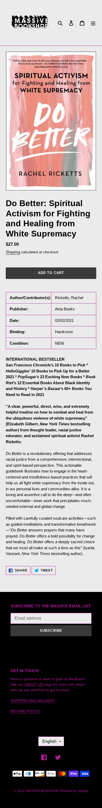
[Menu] (93, 23)
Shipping (13, 252)
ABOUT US (33, 684)
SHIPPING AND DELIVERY (32, 701)
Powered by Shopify (74, 791)
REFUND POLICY (25, 711)
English (49, 741)
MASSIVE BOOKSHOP (42, 791)
